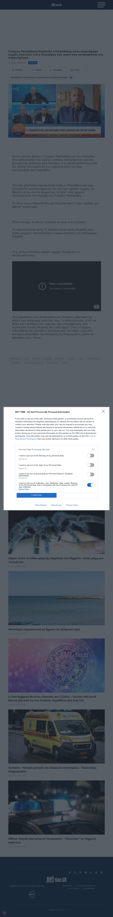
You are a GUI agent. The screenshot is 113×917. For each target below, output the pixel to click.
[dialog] (56, 458)
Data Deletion (41, 505)
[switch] (90, 455)
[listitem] (56, 449)
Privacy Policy (72, 505)
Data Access (56, 505)
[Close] (104, 412)
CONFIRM (37, 495)
